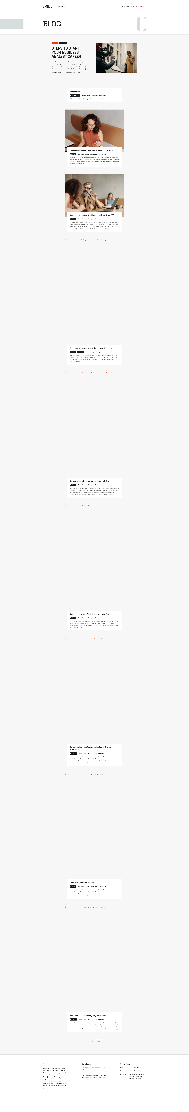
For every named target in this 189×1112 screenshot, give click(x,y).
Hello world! (75, 91)
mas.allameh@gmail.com (73, 72)
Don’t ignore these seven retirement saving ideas (91, 348)
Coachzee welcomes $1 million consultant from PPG (92, 215)
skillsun (48, 6)
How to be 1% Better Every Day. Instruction (88, 1015)
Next (98, 1041)
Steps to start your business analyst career (66, 52)
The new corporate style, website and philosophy (91, 150)
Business (72, 154)
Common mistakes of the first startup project (90, 614)
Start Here (125, 6)
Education (63, 43)
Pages (142, 6)
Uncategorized (74, 95)
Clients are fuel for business (82, 882)
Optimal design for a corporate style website (89, 481)
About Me (134, 6)
